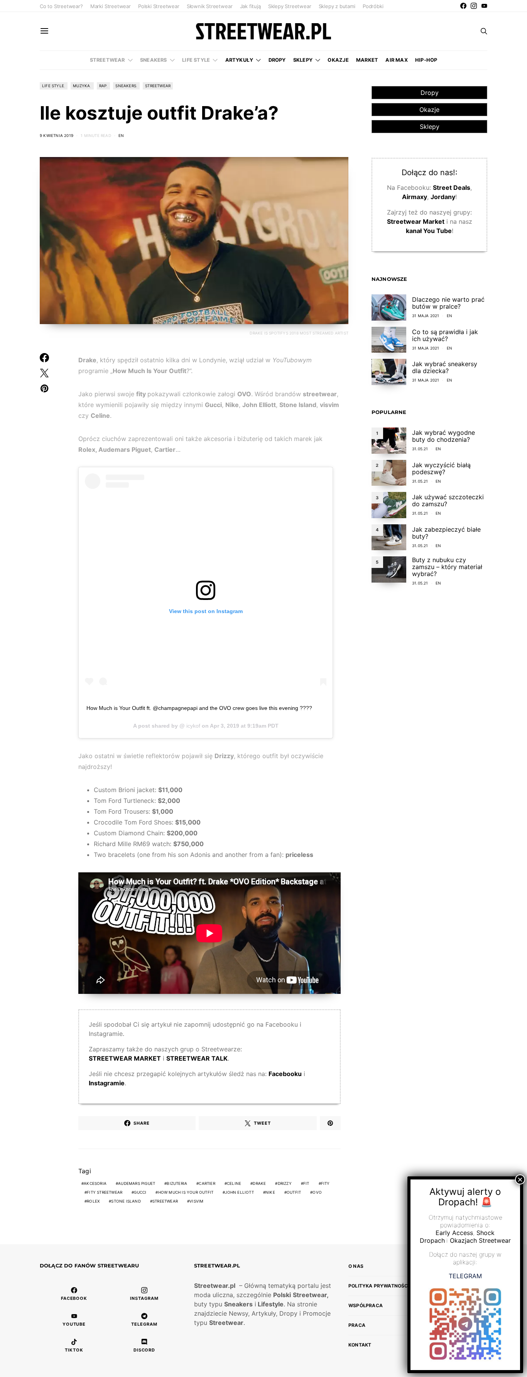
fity (325, 1183)
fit (306, 1183)
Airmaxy (414, 197)
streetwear (165, 1201)
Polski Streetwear (158, 6)
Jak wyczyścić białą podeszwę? (441, 468)
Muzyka (81, 85)
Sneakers (153, 60)
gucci (140, 1192)
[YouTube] (484, 6)
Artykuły (239, 60)
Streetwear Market (415, 222)
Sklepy (302, 60)
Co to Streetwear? (61, 6)
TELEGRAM (465, 1276)
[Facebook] (463, 6)
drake (259, 1183)
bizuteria (177, 1183)
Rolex (93, 1201)
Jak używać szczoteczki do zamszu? (448, 500)
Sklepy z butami (337, 6)
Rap (103, 85)
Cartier (207, 1183)
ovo (317, 1192)
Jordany (443, 197)
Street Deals (451, 188)
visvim (196, 1201)
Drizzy (285, 1183)
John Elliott (239, 1192)
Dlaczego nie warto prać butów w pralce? (448, 303)
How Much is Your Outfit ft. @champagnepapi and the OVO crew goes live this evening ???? (199, 708)
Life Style (196, 60)
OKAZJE (338, 60)
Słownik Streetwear (210, 6)
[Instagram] (474, 6)
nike (270, 1192)
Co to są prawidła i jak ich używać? (445, 335)
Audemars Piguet (136, 1183)
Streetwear (107, 60)
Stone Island (125, 1201)
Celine (234, 1183)
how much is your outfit (186, 1192)
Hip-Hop (426, 60)
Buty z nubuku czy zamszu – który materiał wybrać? (447, 567)
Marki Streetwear (110, 6)
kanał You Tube (429, 231)
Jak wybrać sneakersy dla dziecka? (444, 367)
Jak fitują (250, 6)
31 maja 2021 (425, 315)
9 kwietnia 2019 (56, 135)
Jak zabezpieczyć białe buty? (446, 532)
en (121, 135)
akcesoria (95, 1183)
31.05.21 (420, 449)
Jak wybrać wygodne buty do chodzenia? (443, 436)
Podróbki (373, 6)
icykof (192, 726)
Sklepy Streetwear (289, 6)
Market (367, 60)
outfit (294, 1192)
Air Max (396, 60)
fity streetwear (104, 1192)
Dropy (277, 60)
